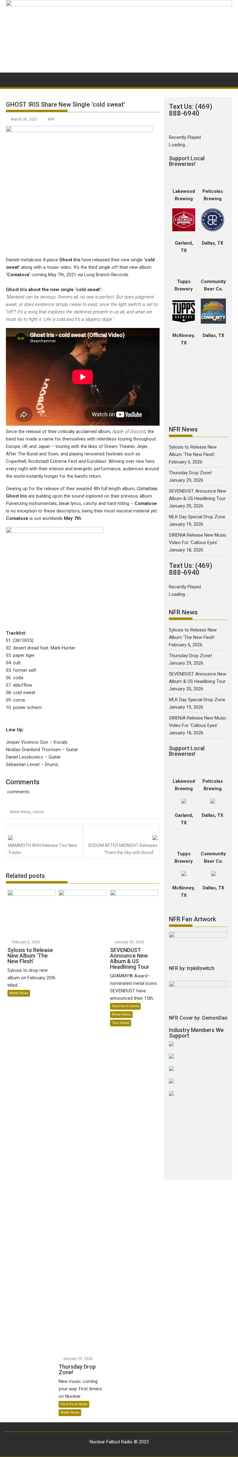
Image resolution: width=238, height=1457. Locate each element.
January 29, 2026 (78, 1359)
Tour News (120, 1023)
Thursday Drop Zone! (190, 473)
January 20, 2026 (129, 942)
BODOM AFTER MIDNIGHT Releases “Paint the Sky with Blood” (122, 849)
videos (38, 812)
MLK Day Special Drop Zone (197, 517)
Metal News (20, 812)
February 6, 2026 (26, 942)
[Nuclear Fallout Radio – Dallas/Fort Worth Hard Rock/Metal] (119, 4)
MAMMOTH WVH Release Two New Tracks (42, 849)
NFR (51, 119)
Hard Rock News (73, 1404)
